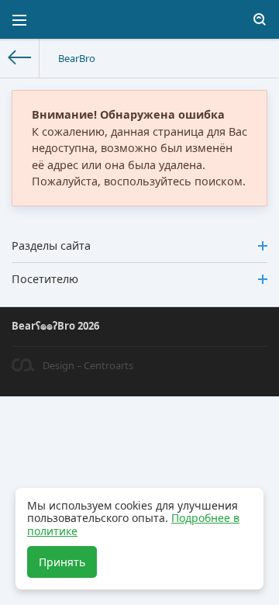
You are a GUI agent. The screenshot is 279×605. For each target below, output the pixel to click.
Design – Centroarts (88, 365)
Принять (62, 562)
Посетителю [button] (45, 278)
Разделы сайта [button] (51, 245)
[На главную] (20, 58)
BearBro (76, 58)
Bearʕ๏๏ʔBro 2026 (55, 326)
